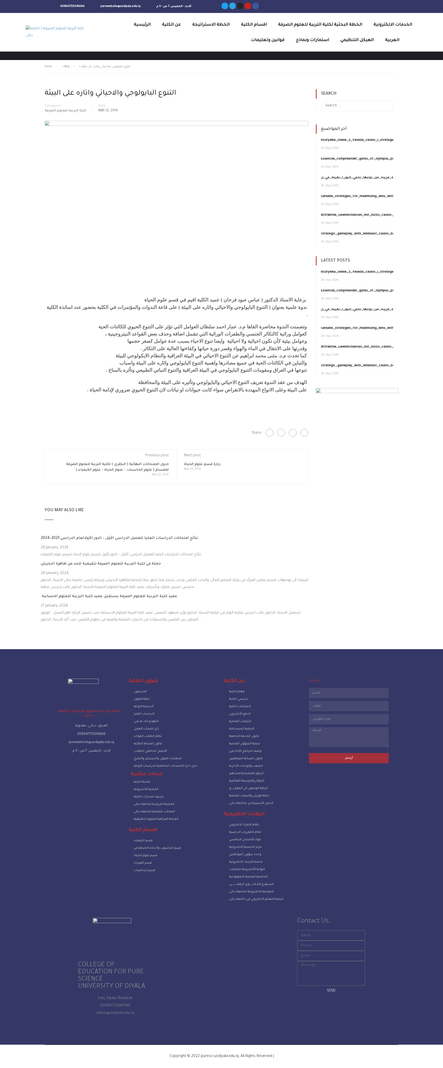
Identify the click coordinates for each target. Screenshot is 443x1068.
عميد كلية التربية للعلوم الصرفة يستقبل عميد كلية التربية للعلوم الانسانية (109, 597)
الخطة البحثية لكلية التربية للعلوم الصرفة (320, 25)
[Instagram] (240, 6)
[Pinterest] (304, 433)
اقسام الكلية (254, 25)
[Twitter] (225, 6)
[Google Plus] (281, 433)
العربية (392, 40)
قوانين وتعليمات (268, 40)
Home (48, 66)
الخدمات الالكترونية (393, 25)
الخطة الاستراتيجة (211, 25)
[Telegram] (232, 6)
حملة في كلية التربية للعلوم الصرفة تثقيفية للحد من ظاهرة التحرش (101, 564)
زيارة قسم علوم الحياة (202, 464)
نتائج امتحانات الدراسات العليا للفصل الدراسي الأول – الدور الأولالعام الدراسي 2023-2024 (119, 538)
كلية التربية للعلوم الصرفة (65, 111)
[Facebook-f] (255, 6)
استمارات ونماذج (312, 40)
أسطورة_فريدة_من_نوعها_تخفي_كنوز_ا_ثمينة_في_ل (362, 178)
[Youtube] (248, 6)
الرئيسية (142, 25)
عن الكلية (171, 25)
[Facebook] (270, 433)
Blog (66, 66)
